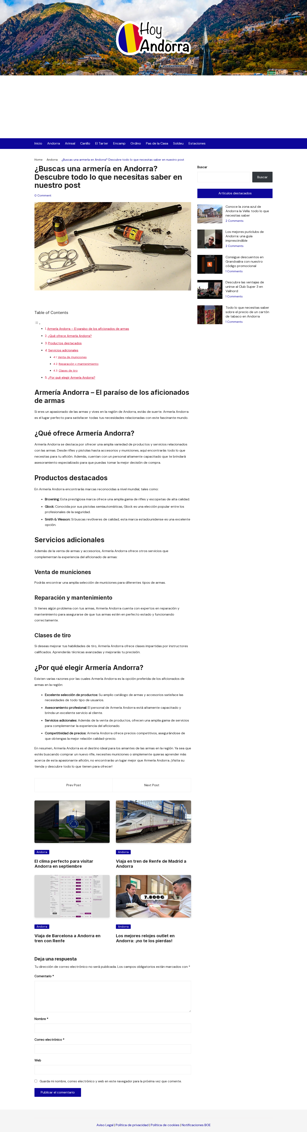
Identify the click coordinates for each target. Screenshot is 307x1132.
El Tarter (101, 143)
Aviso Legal (104, 1125)
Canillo (85, 143)
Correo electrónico (49, 1040)
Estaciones (197, 143)
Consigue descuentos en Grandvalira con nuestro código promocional (245, 261)
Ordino (136, 143)
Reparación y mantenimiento (79, 364)
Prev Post (73, 785)
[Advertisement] (153, 106)
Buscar (202, 167)
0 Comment (42, 195)
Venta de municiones (72, 357)
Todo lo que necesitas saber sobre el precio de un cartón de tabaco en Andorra (247, 312)
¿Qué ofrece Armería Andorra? (70, 336)
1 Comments (234, 271)
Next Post (151, 785)
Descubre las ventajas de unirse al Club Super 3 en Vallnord (245, 286)
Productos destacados (65, 343)
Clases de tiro (68, 370)
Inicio (38, 143)
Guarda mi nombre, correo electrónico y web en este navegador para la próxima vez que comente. (111, 1081)
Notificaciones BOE (196, 1125)
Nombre (41, 1019)
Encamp (119, 143)
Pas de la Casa (157, 143)
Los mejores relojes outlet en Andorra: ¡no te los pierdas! (145, 938)
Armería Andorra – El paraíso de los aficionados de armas (88, 329)
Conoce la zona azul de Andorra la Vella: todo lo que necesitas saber (247, 211)
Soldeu (178, 143)
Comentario (44, 976)
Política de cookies (165, 1125)
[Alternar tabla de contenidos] (37, 323)
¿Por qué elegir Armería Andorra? (71, 378)
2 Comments (235, 221)
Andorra (53, 143)
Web (37, 1060)
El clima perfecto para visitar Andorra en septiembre (63, 864)
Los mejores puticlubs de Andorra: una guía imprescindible (245, 236)
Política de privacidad (132, 1125)
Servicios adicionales (63, 350)
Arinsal (70, 143)
